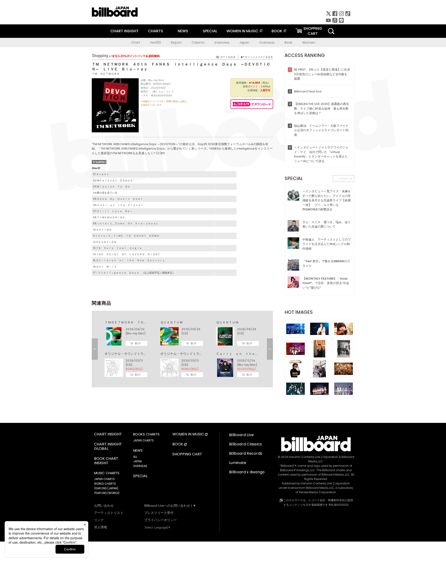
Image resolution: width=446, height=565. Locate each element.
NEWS (183, 31)
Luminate (237, 462)
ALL (135, 457)
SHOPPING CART (187, 454)
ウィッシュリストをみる (259, 57)
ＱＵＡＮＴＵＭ (171, 322)
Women (308, 42)
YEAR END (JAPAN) (106, 488)
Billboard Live (241, 435)
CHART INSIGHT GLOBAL (108, 446)
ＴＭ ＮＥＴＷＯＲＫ (106, 74)
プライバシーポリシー (160, 520)
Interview (222, 42)
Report (176, 42)
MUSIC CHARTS (106, 473)
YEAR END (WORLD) (106, 493)
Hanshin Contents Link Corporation (313, 457)
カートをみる (228, 57)
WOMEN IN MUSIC (242, 31)
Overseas (267, 42)
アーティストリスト (108, 513)
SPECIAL (210, 31)
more (343, 178)
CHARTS (155, 31)
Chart (135, 42)
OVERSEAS (140, 466)
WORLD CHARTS (105, 484)
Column (198, 42)
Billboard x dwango (247, 472)
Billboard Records (245, 453)
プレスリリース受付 (159, 513)
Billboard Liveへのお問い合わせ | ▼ (170, 505)
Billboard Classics (245, 444)
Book (288, 42)
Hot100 (155, 42)
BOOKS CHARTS (146, 434)
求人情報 (100, 527)
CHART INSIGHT (124, 31)
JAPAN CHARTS (104, 479)
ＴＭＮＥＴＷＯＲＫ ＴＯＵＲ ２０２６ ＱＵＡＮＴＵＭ (148, 322)
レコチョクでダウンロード (251, 104)
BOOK (277, 31)
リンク (99, 520)
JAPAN (137, 461)
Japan (244, 42)
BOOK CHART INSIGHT (106, 461)
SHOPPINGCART (312, 31)
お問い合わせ (104, 505)
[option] (182, 349)
